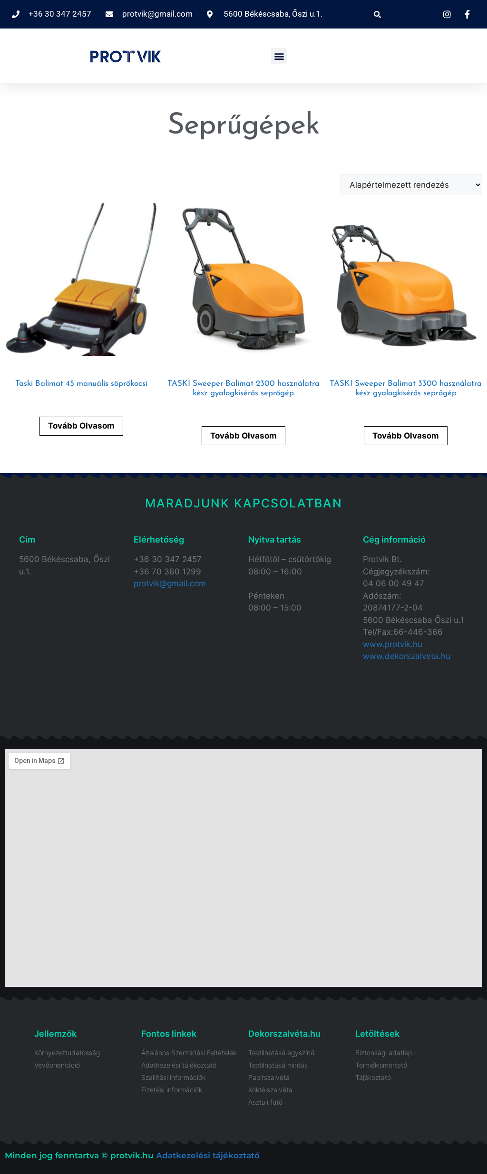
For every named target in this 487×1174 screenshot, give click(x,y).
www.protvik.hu (392, 644)
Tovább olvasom (81, 425)
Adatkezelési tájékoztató (208, 1155)
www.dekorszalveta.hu (406, 656)
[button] (377, 14)
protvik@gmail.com (170, 583)
